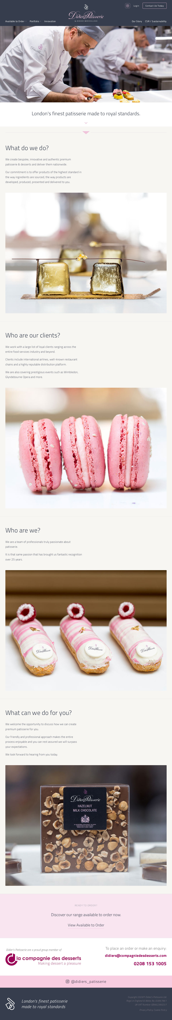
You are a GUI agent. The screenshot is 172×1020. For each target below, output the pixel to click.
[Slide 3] (89, 99)
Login (136, 5)
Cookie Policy (160, 1010)
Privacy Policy (146, 1010)
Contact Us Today (154, 5)
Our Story (137, 21)
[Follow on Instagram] (127, 5)
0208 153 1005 (150, 963)
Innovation (50, 21)
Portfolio (34, 21)
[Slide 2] (86, 99)
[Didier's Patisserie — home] (86, 13)
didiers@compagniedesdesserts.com (136, 955)
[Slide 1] (82, 99)
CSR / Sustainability (156, 21)
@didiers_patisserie (88, 981)
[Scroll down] (86, 123)
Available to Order (14, 21)
